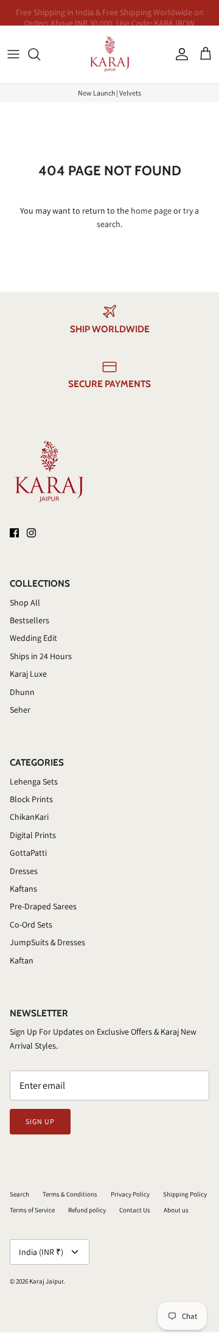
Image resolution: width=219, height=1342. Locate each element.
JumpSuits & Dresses (47, 942)
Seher (20, 709)
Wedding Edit (33, 637)
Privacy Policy (130, 1194)
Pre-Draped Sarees (43, 906)
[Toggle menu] (13, 54)
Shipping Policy (185, 1194)
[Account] (178, 54)
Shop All (25, 602)
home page (151, 210)
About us (176, 1210)
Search (19, 1194)
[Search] (40, 54)
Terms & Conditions (70, 1194)
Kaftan (21, 960)
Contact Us (134, 1210)
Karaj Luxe (28, 673)
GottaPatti (28, 852)
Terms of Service (32, 1210)
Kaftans (23, 888)
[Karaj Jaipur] (110, 54)
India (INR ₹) (41, 1251)
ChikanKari (29, 816)
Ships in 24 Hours (41, 656)
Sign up (40, 1121)
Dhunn (22, 692)
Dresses (24, 870)
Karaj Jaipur (46, 1281)
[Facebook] (14, 532)
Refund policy (87, 1210)
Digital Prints (33, 835)
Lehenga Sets (34, 781)
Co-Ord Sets (31, 924)
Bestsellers (29, 620)
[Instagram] (31, 532)
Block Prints (31, 799)
